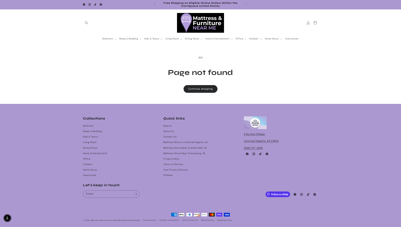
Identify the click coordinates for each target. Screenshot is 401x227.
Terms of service (190, 220)
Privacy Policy (171, 159)
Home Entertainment (95, 153)
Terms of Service (173, 164)
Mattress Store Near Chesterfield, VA (185, 148)
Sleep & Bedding (92, 131)
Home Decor (90, 170)
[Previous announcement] (154, 5)
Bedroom (88, 126)
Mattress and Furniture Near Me (106, 220)
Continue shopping (200, 89)
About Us (168, 131)
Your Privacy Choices (175, 170)
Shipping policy (224, 220)
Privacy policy (149, 220)
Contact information (169, 220)
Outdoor (88, 164)
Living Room (90, 142)
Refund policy (207, 220)
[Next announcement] (246, 5)
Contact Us (170, 137)
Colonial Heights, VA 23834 (261, 141)
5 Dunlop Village (254, 134)
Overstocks (89, 175)
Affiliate (168, 175)
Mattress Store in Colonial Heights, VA (185, 142)
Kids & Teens (90, 137)
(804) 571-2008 (253, 148)
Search (167, 126)
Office (86, 159)
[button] (86, 22)
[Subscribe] (135, 194)
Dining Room (90, 148)
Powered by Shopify (131, 220)
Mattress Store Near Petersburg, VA (184, 153)
